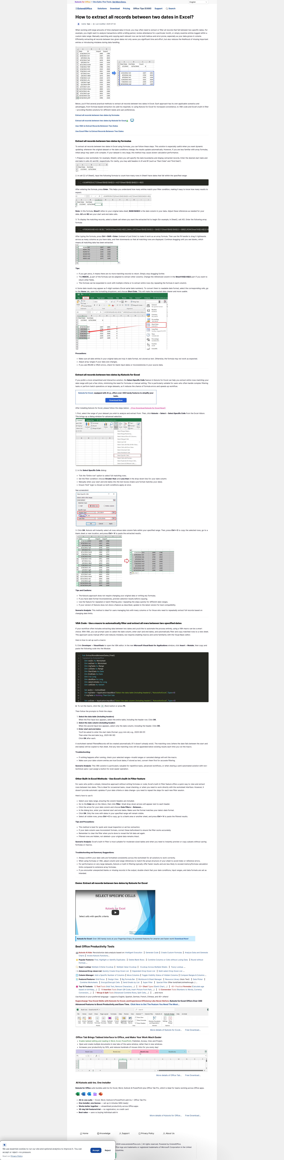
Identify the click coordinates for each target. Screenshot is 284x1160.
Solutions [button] (102, 8)
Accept (96, 1150)
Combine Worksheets (89, 982)
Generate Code (152, 952)
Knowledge (105, 1133)
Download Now (116, 400)
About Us (170, 1133)
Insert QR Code (124, 989)
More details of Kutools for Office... (166, 1115)
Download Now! (181, 939)
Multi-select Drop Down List (170, 971)
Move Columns (133, 975)
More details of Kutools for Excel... (166, 1030)
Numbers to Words (185, 989)
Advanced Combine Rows (125, 993)
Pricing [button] (126, 8)
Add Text (110, 986)
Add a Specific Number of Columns (109, 975)
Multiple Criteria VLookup (102, 967)
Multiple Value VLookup (127, 967)
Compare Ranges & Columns (192, 975)
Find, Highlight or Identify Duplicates (110, 960)
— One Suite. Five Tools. (100, 2)
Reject (108, 1150)
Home (85, 1133)
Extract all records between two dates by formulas (97, 115)
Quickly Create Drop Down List (116, 971)
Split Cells (141, 993)
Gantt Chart (159, 986)
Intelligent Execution (133, 952)
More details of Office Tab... (169, 1075)
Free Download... (193, 1030)
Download (115, 8)
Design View (113, 979)
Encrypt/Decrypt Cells (110, 982)
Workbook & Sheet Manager (150, 979)
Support (158, 8)
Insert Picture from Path (141, 989)
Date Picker (198, 979)
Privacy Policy (147, 1133)
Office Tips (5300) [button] (142, 8)
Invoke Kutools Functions (97, 956)
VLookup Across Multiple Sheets (153, 967)
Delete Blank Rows (136, 960)
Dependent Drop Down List (143, 971)
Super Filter (148, 982)
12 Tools (99, 986)
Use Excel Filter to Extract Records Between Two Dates (99, 131)
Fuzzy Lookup (177, 967)
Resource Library (172, 979)
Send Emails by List (131, 982)
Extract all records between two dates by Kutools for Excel (100, 120)
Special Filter (162, 982)
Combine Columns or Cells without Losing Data (168, 960)
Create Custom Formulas (171, 952)
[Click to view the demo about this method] (131, 120)
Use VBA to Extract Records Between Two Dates (96, 126)
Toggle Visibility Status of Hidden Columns (160, 975)
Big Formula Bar (128, 979)
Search (172, 8)
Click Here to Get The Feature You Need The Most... (154, 1004)
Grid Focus (100, 979)
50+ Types (146, 986)
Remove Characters (123, 986)
